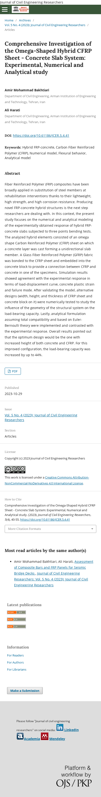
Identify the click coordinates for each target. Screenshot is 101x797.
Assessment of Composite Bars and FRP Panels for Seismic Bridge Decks (53, 567)
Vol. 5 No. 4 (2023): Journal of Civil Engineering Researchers (45, 25)
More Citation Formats (24, 529)
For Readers (15, 655)
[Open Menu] (4, 9)
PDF (14, 371)
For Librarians (16, 669)
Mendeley (57, 739)
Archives (25, 20)
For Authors (15, 662)
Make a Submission (24, 690)
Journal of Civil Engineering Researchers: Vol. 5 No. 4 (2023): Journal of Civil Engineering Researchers (51, 579)
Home (9, 20)
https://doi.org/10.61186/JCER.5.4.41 (41, 135)
